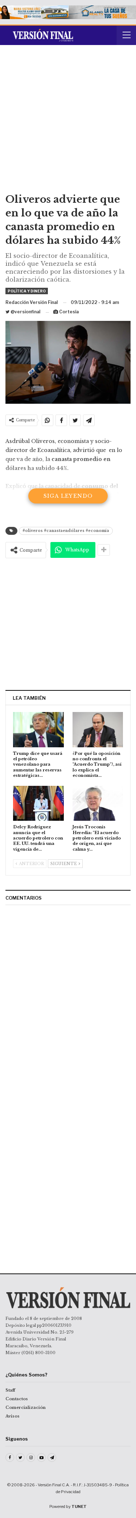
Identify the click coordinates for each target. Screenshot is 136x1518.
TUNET (79, 1506)
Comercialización (25, 1407)
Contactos (16, 1398)
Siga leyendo (68, 496)
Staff (10, 1390)
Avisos (12, 1416)
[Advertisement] (68, 121)
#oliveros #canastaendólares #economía (65, 530)
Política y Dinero (27, 291)
